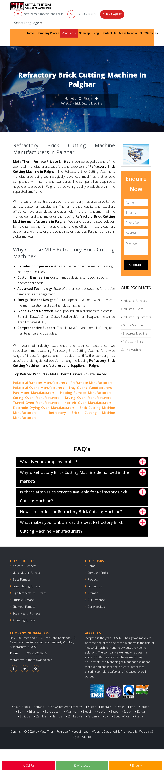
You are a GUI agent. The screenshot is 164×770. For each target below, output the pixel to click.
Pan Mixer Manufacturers (34, 392)
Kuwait (39, 707)
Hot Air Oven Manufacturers (88, 402)
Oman (120, 707)
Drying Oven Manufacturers (88, 397)
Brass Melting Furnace (26, 586)
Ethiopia (25, 716)
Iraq (132, 707)
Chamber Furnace (23, 607)
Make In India (128, 33)
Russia (138, 716)
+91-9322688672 (86, 14)
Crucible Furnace (23, 600)
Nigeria (100, 711)
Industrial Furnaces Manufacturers (40, 383)
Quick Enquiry (112, 14)
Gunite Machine (132, 325)
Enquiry (136, 765)
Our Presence (96, 600)
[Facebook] (13, 668)
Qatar (91, 707)
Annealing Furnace (24, 620)
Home (30, 33)
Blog (96, 33)
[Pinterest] (35, 668)
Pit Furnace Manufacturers (91, 383)
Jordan (144, 707)
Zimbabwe (74, 716)
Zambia (40, 716)
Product (67, 33)
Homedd (70, 98)
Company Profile (48, 33)
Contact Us (109, 33)
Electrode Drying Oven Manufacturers (44, 407)
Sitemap (84, 33)
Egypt (114, 711)
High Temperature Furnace (29, 593)
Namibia (57, 716)
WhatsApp (83, 765)
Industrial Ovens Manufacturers (38, 387)
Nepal (86, 711)
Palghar (88, 98)
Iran (20, 711)
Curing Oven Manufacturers (36, 397)
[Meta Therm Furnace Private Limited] (31, 6)
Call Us (30, 765)
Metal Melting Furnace (26, 573)
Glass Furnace (21, 579)
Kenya (140, 711)
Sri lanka (33, 711)
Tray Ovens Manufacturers (90, 387)
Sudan (127, 711)
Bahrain (105, 707)
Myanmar (71, 711)
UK (106, 716)
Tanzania (93, 716)
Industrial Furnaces (134, 301)
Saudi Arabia (21, 707)
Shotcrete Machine (134, 333)
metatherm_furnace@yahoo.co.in (43, 14)
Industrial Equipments (136, 317)
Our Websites (149, 33)
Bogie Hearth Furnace (26, 613)
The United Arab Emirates (66, 707)
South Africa (121, 716)
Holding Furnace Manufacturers (85, 392)
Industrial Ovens (132, 309)
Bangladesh (52, 711)
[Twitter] (24, 668)
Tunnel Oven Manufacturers (36, 402)
